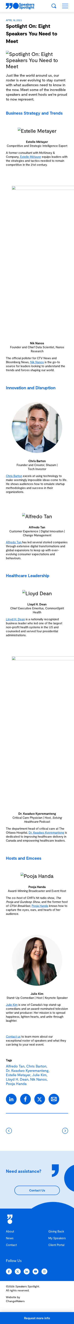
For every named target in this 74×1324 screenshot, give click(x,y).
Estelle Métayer (30, 156)
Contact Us (37, 1190)
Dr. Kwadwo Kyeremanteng (46, 832)
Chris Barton (14, 476)
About (10, 1231)
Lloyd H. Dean (15, 619)
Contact (11, 1245)
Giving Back (56, 1231)
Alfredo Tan (14, 542)
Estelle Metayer (18, 1075)
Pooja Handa (40, 905)
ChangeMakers (15, 1301)
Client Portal (56, 1245)
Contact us (13, 1036)
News (9, 1238)
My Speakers (57, 1238)
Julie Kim (12, 1004)
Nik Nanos (37, 362)
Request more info (37, 1318)
